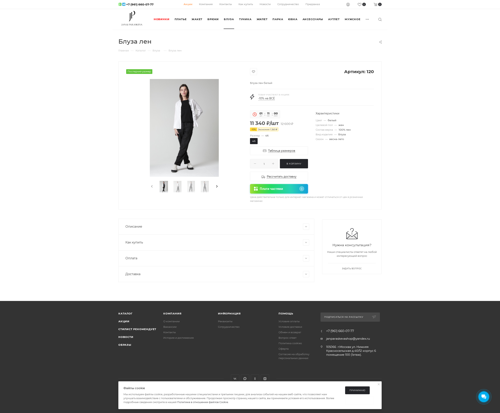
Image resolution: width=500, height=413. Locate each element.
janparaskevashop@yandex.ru (348, 338)
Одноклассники (255, 378)
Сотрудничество (228, 326)
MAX (245, 378)
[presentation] (151, 186)
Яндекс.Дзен (265, 378)
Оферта (284, 348)
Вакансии (170, 326)
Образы (124, 344)
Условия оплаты (289, 321)
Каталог (125, 313)
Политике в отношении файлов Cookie (202, 402)
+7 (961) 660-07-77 (140, 4)
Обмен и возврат (290, 332)
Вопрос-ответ (287, 337)
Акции (123, 321)
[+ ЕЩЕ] (367, 19)
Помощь (286, 313)
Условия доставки (290, 326)
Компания (172, 313)
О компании (171, 321)
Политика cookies (290, 343)
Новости (125, 336)
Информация (229, 313)
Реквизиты (225, 321)
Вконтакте (235, 378)
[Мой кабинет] (348, 5)
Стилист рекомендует (137, 329)
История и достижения (178, 337)
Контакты (169, 332)
